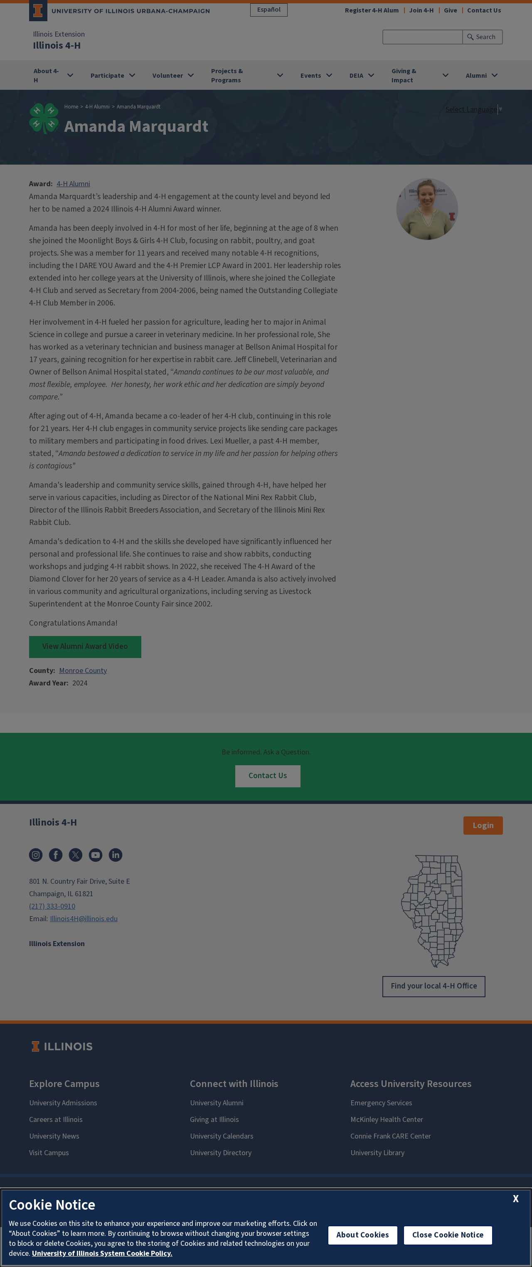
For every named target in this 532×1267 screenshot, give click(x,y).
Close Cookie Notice (448, 1235)
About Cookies (363, 1235)
